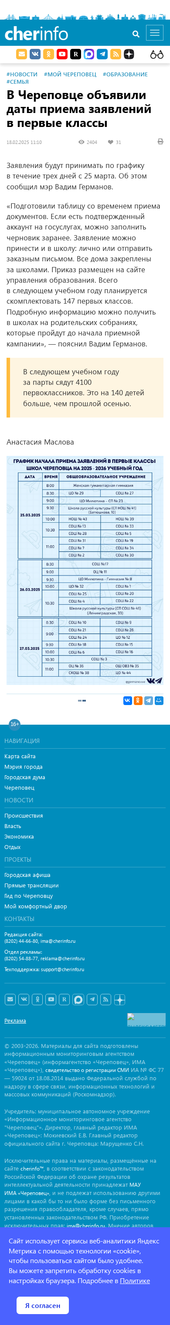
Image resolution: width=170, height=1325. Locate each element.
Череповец (19, 787)
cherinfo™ (32, 1168)
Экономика (19, 836)
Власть (12, 825)
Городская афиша (27, 874)
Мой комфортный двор (35, 906)
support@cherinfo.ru (62, 969)
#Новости (22, 74)
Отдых (12, 846)
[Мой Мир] (159, 700)
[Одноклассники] (138, 700)
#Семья (18, 81)
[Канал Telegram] (92, 999)
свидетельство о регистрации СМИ (87, 1070)
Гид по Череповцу (28, 895)
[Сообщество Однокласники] (48, 54)
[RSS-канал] (105, 999)
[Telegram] (148, 700)
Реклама (15, 1020)
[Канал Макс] (89, 55)
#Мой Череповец (70, 74)
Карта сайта (20, 756)
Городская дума (24, 777)
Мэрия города (23, 766)
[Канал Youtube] (62, 54)
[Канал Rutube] (75, 54)
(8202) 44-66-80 (21, 941)
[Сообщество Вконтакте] (23, 999)
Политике (135, 1280)
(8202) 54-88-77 (21, 958)
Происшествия (23, 815)
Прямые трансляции (31, 885)
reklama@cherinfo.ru (63, 958)
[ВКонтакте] (127, 700)
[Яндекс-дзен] (119, 1000)
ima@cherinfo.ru (58, 941)
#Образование (125, 74)
